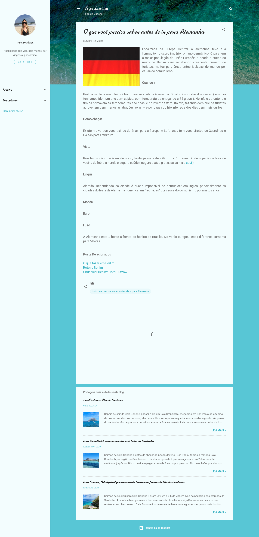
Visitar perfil (25, 62)
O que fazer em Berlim (98, 263)
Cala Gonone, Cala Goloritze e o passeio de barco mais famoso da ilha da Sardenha (133, 482)
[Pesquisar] (231, 9)
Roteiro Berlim (93, 267)
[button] (224, 30)
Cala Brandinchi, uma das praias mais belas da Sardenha (118, 441)
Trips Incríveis (96, 8)
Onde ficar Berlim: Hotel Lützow (105, 272)
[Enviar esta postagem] (92, 284)
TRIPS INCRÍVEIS (25, 42)
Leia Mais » (219, 430)
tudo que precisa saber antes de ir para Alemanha (120, 291)
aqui (189, 163)
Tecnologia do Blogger (156, 527)
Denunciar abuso (13, 111)
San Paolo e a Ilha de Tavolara (102, 400)
